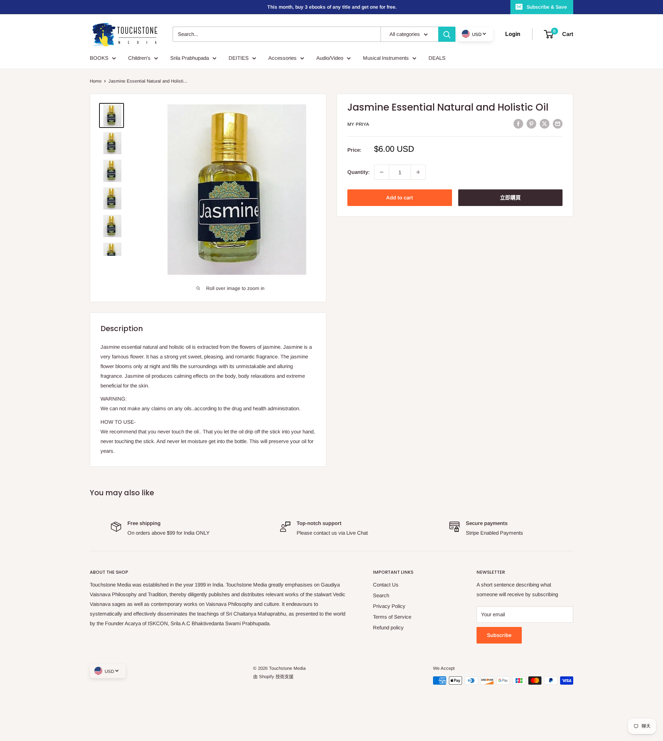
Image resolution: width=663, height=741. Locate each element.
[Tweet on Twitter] (544, 124)
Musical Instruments (386, 58)
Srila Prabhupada (189, 58)
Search (381, 595)
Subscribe (499, 635)
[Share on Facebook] (518, 124)
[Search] (446, 34)
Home (96, 81)
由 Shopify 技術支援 (273, 676)
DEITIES (239, 58)
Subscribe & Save (547, 7)
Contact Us (385, 585)
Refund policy (388, 627)
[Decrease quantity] (381, 172)
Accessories (282, 58)
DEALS (437, 58)
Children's (139, 58)
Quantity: (358, 172)
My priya (358, 124)
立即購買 (510, 197)
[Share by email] (558, 124)
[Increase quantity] (418, 172)
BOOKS (99, 58)
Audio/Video (329, 58)
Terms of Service (392, 617)
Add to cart (399, 197)
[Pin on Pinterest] (531, 124)
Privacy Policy (389, 606)
